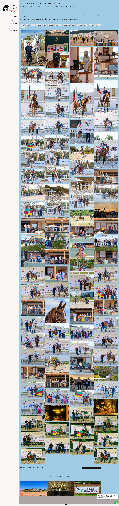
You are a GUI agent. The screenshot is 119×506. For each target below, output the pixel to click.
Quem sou (14, 20)
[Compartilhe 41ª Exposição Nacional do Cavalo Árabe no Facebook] (20, 469)
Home (15, 16)
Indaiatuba (39, 25)
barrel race (79, 25)
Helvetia (23, 26)
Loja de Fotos (13, 30)
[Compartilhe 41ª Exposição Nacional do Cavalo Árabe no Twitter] (23, 469)
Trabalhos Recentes (12, 23)
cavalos (91, 25)
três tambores (58, 25)
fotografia (50, 25)
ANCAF (32, 25)
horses (85, 25)
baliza (73, 25)
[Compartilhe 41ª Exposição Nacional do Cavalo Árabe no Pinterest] (25, 469)
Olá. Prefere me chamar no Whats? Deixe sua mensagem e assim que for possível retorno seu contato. (106, 496)
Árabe (27, 25)
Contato (15, 27)
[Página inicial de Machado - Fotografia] (9, 8)
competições (98, 25)
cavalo (22, 25)
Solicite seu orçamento (91, 468)
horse (45, 25)
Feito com (69, 504)
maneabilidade (66, 25)
